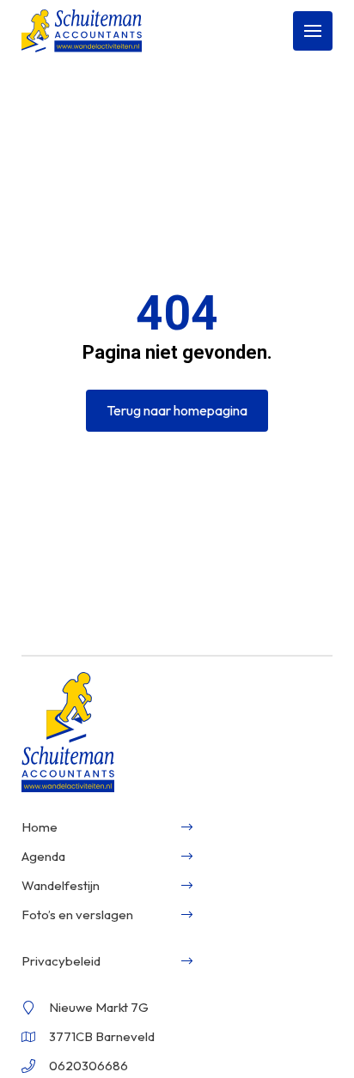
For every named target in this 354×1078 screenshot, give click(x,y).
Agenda (43, 856)
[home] (81, 31)
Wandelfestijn (60, 885)
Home (39, 827)
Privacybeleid (61, 961)
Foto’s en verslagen (77, 914)
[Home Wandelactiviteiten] (67, 734)
